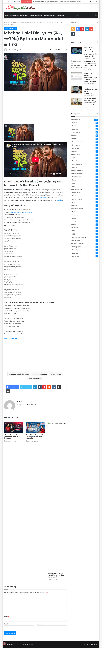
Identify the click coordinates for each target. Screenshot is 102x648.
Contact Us (60, 15)
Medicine (75, 227)
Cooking (74, 215)
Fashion (74, 151)
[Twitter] (23, 405)
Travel (74, 221)
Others (74, 135)
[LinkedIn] (25, 405)
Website (39, 624)
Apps (74, 158)
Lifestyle (75, 196)
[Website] (18, 405)
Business (75, 129)
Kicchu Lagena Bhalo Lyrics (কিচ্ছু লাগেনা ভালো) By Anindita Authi (56, 575)
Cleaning (75, 205)
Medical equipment (78, 243)
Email (6, 624)
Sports (74, 138)
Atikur (9, 50)
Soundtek (43, 197)
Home (7, 15)
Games (74, 123)
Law (73, 202)
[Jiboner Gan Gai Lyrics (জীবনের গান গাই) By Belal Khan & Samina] (13, 427)
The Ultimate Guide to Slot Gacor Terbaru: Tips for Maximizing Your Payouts (56, 1)
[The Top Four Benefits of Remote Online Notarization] (76, 89)
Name (6, 616)
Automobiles (24, 15)
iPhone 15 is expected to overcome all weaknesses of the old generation (90, 52)
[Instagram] (32, 405)
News (74, 224)
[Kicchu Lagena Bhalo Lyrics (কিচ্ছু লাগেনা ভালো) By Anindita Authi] (57, 496)
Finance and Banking (79, 237)
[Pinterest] (30, 405)
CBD (73, 186)
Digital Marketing (77, 170)
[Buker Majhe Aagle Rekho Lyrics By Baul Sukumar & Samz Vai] (35, 427)
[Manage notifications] (4, 643)
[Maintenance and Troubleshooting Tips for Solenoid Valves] (76, 65)
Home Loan (76, 240)
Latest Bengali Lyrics (26, 22)
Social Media (76, 192)
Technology (38, 15)
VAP (73, 231)
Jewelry (74, 218)
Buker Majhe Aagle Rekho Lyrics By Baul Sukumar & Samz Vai (35, 437)
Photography (76, 247)
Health (32, 15)
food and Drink (77, 164)
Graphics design (77, 173)
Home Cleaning (77, 199)
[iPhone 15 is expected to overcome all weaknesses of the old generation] (76, 50)
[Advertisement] (35, 108)
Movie (74, 212)
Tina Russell (27, 212)
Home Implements (78, 142)
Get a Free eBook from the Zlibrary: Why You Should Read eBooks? (90, 102)
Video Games (76, 250)
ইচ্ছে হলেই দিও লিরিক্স (35, 378)
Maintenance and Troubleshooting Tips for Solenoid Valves (90, 64)
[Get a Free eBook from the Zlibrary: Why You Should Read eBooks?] (76, 101)
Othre (74, 183)
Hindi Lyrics (76, 154)
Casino (74, 167)
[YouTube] (28, 405)
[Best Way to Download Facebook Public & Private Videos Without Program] (76, 76)
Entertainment (14, 15)
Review (74, 180)
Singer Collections (49, 15)
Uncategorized (77, 189)
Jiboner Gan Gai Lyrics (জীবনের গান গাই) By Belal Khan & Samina (13, 437)
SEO (73, 234)
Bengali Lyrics (14, 22)
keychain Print (76, 177)
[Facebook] (21, 405)
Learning (75, 253)
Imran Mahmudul (15, 212)
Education (75, 161)
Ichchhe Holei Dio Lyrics (19, 374)
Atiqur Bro (75, 256)
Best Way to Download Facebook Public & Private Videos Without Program (90, 77)
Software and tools (78, 208)
